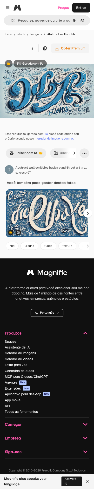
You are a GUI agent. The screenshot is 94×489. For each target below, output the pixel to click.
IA (46, 134)
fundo (48, 246)
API (7, 406)
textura (67, 246)
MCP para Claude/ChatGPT (26, 376)
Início (8, 34)
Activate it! (70, 481)
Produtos (13, 333)
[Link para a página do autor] (9, 170)
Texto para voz (16, 365)
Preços (63, 8)
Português (47, 313)
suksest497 (23, 173)
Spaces (10, 341)
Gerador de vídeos (19, 359)
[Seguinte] (74, 153)
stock (21, 34)
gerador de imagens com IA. (55, 139)
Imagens (36, 34)
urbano (29, 246)
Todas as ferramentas (21, 412)
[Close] (87, 481)
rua (12, 246)
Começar (13, 424)
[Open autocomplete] (10, 20)
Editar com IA (23, 154)
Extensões (17, 388)
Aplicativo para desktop (27, 394)
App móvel (13, 400)
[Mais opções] (32, 48)
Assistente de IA (17, 347)
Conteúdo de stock (19, 371)
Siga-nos (13, 451)
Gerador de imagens (20, 353)
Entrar (81, 8)
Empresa (13, 437)
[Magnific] (47, 273)
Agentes (15, 382)
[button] (47, 313)
